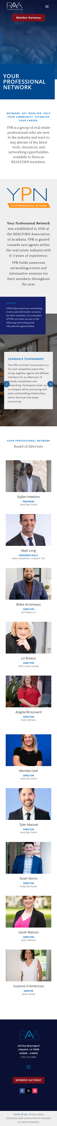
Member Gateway (28, 17)
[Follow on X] (28, 1090)
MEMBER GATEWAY (28, 1080)
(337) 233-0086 (28, 1057)
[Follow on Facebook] (22, 1090)
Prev (6, 384)
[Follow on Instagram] (34, 1090)
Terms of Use (20, 1114)
